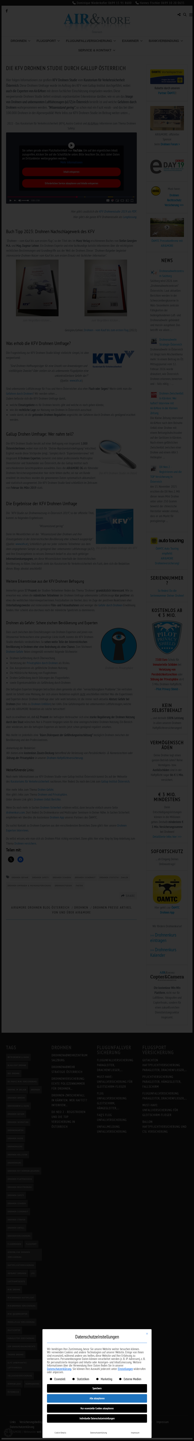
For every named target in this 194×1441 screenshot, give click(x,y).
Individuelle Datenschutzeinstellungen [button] (97, 1418)
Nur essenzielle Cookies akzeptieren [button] (97, 1408)
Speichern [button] (97, 1388)
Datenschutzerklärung (59, 1369)
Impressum (135, 1432)
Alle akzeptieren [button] (97, 1398)
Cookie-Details (60, 1432)
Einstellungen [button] (125, 1369)
